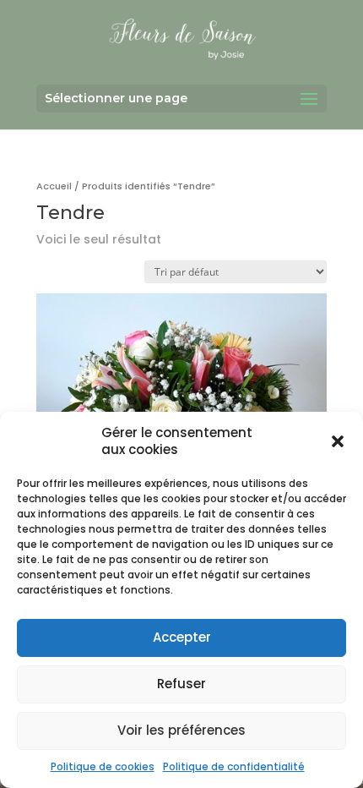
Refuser (181, 683)
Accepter (182, 637)
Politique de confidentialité (234, 766)
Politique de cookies (102, 766)
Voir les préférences (181, 730)
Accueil (54, 186)
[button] (337, 441)
